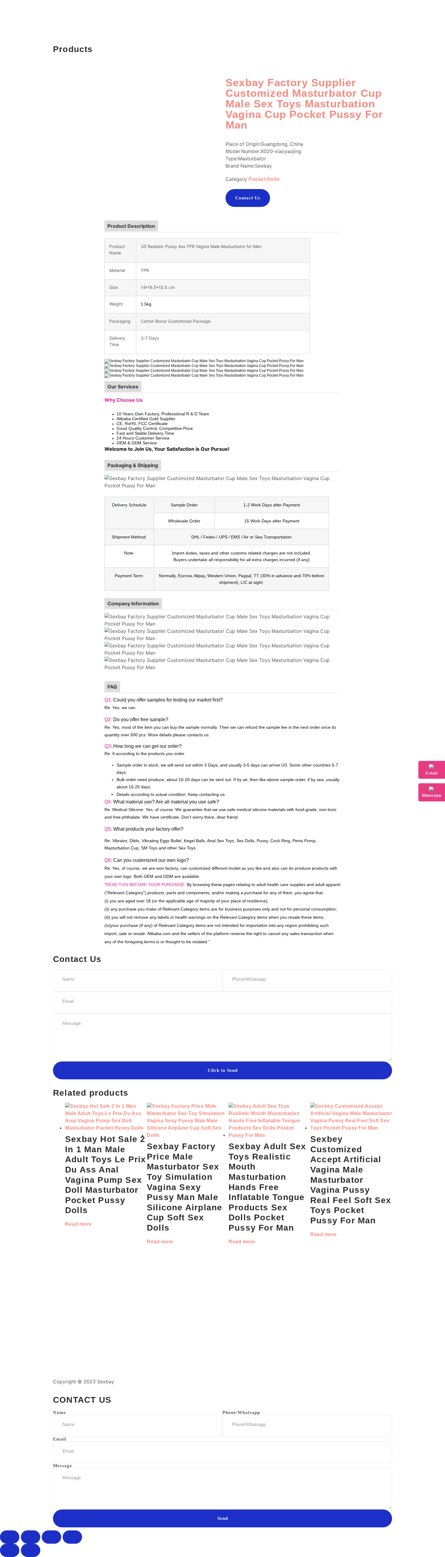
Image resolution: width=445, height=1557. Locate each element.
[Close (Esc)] (72, 1537)
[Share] (51, 1537)
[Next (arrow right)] (30, 1550)
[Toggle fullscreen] (30, 1537)
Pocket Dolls (264, 179)
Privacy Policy (243, 1381)
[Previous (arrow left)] (9, 1550)
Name (59, 1412)
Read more (78, 1224)
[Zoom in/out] (9, 1537)
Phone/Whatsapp (241, 1412)
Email (59, 1439)
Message (62, 1466)
